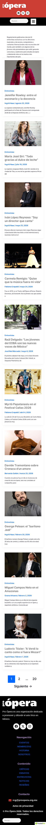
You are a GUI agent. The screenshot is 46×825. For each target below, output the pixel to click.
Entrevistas (9, 91)
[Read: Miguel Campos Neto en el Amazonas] (23, 563)
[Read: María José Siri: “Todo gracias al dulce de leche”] (23, 132)
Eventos (24, 742)
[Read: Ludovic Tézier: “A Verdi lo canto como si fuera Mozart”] (23, 624)
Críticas (24, 769)
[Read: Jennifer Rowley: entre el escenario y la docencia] (23, 71)
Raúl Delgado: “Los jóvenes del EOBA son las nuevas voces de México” (22, 343)
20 (35, 679)
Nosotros (24, 754)
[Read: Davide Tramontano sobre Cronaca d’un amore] (23, 441)
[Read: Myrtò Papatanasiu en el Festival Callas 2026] (23, 380)
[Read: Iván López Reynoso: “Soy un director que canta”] (23, 193)
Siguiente (23, 686)
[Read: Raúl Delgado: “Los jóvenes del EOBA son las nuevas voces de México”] (23, 315)
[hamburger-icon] (33, 21)
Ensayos (24, 773)
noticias (24, 781)
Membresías (24, 746)
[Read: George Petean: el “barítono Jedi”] (23, 502)
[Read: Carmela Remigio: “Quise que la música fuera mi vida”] (23, 254)
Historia (24, 750)
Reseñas (24, 785)
